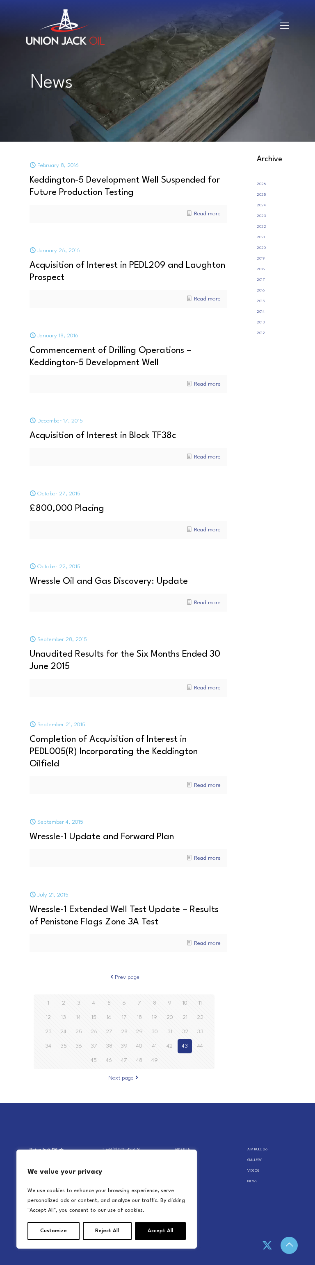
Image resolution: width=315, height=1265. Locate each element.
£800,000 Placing (67, 508)
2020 (261, 248)
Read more (207, 214)
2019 (261, 258)
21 (185, 1017)
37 (94, 1046)
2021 (261, 237)
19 (154, 1017)
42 (170, 1046)
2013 (261, 322)
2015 (261, 301)
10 (185, 1003)
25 (78, 1032)
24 (63, 1032)
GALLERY (254, 1160)
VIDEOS (253, 1170)
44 (200, 1046)
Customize (53, 1230)
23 (48, 1032)
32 (185, 1032)
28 (124, 1032)
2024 (261, 205)
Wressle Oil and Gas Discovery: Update (109, 581)
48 (139, 1060)
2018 (261, 269)
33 (200, 1032)
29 (139, 1032)
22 (200, 1017)
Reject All (107, 1230)
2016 (261, 290)
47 (124, 1060)
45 (94, 1060)
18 (139, 1017)
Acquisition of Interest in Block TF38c (103, 435)
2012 (261, 333)
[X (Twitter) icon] (267, 1246)
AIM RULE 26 (257, 1149)
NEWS (252, 1181)
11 (200, 1003)
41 (154, 1046)
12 (48, 1017)
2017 (261, 280)
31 (169, 1032)
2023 (261, 216)
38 (109, 1046)
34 (48, 1046)
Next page (121, 1078)
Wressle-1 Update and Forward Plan (102, 836)
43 (185, 1046)
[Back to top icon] (289, 1245)
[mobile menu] (285, 27)
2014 (261, 312)
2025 (261, 195)
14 (78, 1017)
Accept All (160, 1230)
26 (94, 1032)
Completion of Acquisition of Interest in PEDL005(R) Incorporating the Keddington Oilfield (114, 751)
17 (124, 1017)
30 (154, 1032)
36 (78, 1046)
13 (63, 1017)
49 (154, 1060)
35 (63, 1046)
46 (109, 1060)
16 (109, 1017)
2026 (261, 184)
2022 (261, 226)
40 (139, 1046)
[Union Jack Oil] (65, 26)
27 (109, 1032)
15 (93, 1017)
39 (124, 1046)
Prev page (127, 977)
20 (170, 1017)
